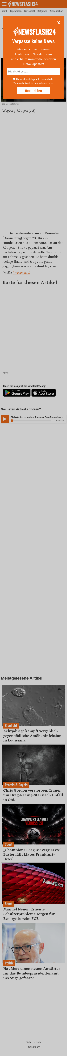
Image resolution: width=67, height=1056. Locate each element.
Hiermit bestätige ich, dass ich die (35, 79)
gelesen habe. (46, 83)
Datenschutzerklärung (25, 83)
